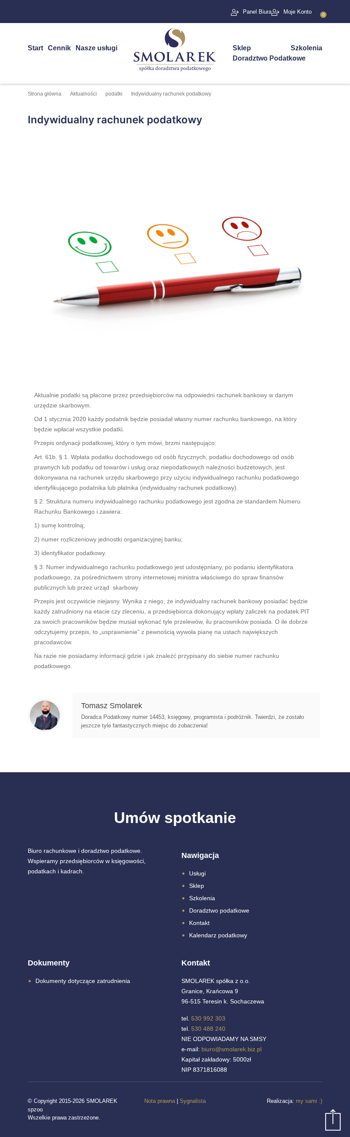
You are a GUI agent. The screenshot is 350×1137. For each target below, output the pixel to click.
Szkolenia (306, 48)
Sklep (242, 48)
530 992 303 (208, 1018)
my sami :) (309, 1101)
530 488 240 (208, 1028)
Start (35, 48)
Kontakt (199, 922)
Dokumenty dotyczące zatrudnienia (82, 980)
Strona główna (44, 94)
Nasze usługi (96, 48)
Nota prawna (159, 1101)
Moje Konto (297, 12)
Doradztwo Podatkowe (269, 58)
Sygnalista (193, 1101)
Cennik (59, 48)
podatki (113, 94)
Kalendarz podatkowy (218, 935)
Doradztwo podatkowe (219, 910)
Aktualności (83, 94)
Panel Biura (257, 12)
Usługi (197, 873)
